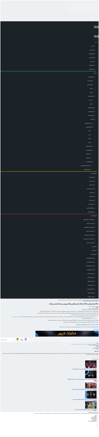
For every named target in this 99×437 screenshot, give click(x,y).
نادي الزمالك (88, 157)
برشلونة (91, 103)
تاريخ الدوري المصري (90, 285)
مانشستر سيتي (89, 80)
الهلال (89, 138)
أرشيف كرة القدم (94, 254)
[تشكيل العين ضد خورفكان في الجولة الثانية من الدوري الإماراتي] (91, 408)
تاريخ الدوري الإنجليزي (90, 273)
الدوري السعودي (91, 184)
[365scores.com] (96, 37)
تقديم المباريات (91, 49)
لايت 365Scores (91, 69)
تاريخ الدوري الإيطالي (90, 281)
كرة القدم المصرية (89, 150)
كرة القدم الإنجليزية (91, 76)
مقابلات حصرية (91, 57)
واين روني (72, 344)
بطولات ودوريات (94, 173)
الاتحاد (89, 130)
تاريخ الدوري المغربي (90, 296)
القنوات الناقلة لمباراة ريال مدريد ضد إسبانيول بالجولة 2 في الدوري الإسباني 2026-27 (82, 4)
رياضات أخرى (94, 246)
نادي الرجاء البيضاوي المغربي (85, 165)
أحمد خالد (97, 306)
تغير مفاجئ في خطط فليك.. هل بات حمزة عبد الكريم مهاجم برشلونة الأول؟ (84, 8)
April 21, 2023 (93, 318)
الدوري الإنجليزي (91, 177)
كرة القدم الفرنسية (91, 115)
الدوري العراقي (91, 196)
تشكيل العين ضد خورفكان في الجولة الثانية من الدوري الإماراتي (86, 7)
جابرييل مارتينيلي (83, 344)
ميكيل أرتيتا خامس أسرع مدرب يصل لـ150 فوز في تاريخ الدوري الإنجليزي (84, 5)
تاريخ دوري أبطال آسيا (90, 269)
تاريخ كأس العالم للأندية (90, 258)
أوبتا (95, 320)
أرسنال (91, 92)
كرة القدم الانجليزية (86, 299)
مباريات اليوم (94, 250)
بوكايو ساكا (88, 344)
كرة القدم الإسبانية (91, 96)
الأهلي (89, 142)
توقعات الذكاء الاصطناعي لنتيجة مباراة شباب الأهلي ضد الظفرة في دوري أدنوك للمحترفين (81, 9)
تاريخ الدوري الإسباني (90, 277)
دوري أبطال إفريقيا (91, 211)
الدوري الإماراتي (91, 200)
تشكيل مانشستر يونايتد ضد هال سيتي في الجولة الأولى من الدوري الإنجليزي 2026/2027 (82, 10)
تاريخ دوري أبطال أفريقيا (90, 265)
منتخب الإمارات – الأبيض (90, 231)
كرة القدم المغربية (89, 161)
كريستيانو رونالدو (77, 344)
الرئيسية (97, 299)
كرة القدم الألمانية (91, 111)
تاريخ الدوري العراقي (90, 292)
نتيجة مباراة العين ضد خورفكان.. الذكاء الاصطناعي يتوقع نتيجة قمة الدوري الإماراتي (82, 11)
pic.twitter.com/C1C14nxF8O (17, 316)
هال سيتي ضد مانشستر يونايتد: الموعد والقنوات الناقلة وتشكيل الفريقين (84, 6)
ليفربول (91, 88)
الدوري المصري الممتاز (90, 188)
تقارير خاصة (92, 61)
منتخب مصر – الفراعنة (90, 223)
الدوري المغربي (91, 192)
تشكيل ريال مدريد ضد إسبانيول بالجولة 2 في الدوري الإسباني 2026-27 (85, 3)
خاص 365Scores (91, 65)
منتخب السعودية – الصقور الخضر (88, 219)
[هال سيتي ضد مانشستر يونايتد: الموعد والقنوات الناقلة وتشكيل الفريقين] (91, 398)
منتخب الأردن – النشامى (90, 242)
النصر (89, 134)
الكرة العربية (92, 119)
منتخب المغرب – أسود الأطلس (89, 227)
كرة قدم (95, 416)
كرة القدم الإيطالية (91, 107)
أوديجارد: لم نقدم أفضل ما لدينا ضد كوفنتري (89, 12)
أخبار (96, 42)
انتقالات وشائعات (91, 53)
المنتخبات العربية (94, 215)
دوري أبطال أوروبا (91, 204)
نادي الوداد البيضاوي (87, 169)
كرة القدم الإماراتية (89, 146)
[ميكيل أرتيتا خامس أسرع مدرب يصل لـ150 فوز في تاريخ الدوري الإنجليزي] (91, 388)
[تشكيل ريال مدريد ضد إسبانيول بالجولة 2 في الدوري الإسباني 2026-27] (91, 367)
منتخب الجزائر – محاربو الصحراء (89, 238)
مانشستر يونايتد (89, 84)
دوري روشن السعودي (88, 123)
